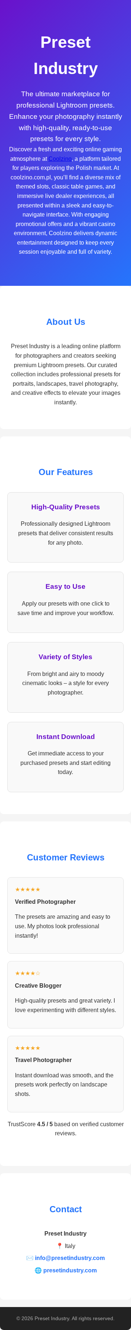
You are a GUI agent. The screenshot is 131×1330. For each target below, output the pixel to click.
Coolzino (60, 159)
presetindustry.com (70, 1270)
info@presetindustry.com (70, 1258)
